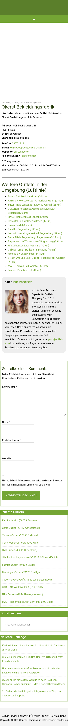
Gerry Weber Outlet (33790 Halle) (20, 551)
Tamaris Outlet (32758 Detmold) (20, 543)
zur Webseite (21, 160)
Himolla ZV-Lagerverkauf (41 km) (26, 262)
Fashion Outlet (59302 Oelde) (18, 573)
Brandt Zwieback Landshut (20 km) (27, 204)
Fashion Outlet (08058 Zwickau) (19, 529)
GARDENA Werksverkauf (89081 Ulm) (22, 595)
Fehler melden (28, 164)
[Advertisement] (34, 66)
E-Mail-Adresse (11, 448)
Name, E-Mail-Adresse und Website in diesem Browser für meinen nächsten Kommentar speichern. (32, 491)
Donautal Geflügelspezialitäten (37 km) (29, 229)
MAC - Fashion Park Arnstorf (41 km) (28, 274)
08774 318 (18, 152)
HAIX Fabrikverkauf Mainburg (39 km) (28, 253)
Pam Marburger (22, 290)
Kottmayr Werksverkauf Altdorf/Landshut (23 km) (36, 208)
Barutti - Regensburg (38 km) (24, 237)
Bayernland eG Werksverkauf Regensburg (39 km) (35, 249)
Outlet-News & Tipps (54, 724)
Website (6, 466)
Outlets (34, 12)
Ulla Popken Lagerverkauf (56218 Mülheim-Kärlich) (30, 565)
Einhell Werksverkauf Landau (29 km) (28, 225)
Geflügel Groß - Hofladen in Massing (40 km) (32, 258)
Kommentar (9, 395)
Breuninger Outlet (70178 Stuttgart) (22, 580)
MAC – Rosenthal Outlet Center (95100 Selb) (27, 610)
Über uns (35, 724)
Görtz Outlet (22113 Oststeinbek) (21, 536)
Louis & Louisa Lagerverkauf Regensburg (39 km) (35, 241)
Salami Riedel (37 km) (20, 233)
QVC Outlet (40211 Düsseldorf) (19, 558)
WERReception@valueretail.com (28, 156)
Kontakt (23, 724)
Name (6, 430)
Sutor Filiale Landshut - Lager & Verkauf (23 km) (34, 213)
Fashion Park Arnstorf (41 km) (24, 278)
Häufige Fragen (9, 724)
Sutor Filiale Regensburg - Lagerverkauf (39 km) (34, 245)
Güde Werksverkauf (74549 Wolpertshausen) (27, 588)
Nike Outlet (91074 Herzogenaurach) (22, 602)
